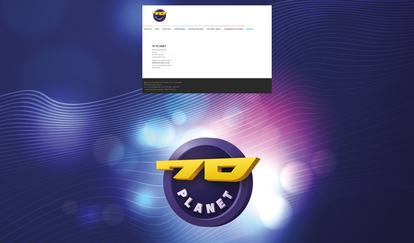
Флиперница (179, 29)
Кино (157, 29)
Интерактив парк (196, 29)
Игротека (167, 29)
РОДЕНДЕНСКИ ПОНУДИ (233, 29)
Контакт (250, 29)
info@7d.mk (161, 57)
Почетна (147, 29)
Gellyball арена (214, 29)
